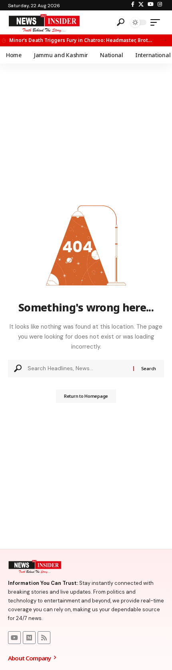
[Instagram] (160, 4)
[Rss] (44, 637)
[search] (120, 22)
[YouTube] (151, 4)
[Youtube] (14, 637)
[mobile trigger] (157, 22)
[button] (163, 40)
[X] (141, 4)
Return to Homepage (86, 396)
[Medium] (29, 637)
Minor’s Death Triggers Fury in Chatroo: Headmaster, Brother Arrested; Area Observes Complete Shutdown (80, 40)
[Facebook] (132, 4)
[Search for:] (77, 368)
